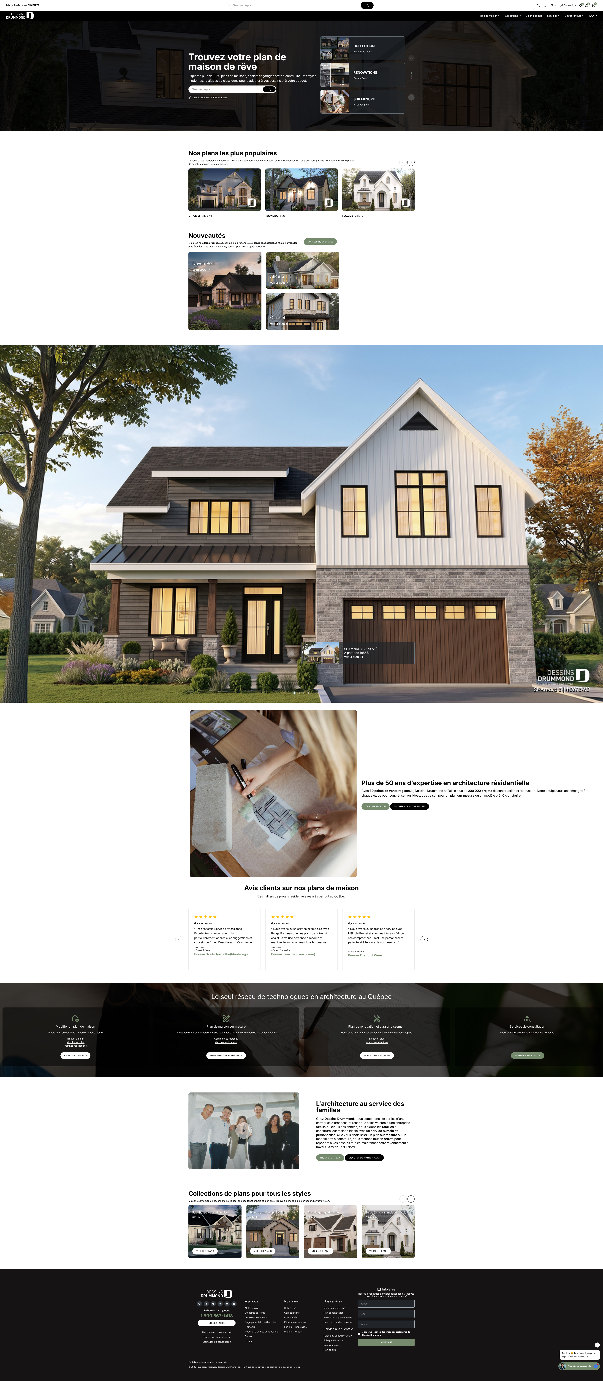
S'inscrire (386, 1342)
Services (552, 15)
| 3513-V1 (353, 215)
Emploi (248, 1336)
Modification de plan (334, 1308)
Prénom (364, 1303)
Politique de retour (333, 1340)
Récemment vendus (295, 1322)
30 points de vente (255, 1312)
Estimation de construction (217, 1341)
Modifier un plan (75, 1042)
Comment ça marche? (226, 1038)
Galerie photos (534, 15)
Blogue (249, 1341)
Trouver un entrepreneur (216, 1337)
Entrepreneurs (573, 15)
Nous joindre (217, 1323)
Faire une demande (75, 1055)
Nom (362, 1313)
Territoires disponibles (257, 1317)
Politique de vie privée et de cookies (260, 1367)
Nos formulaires (332, 1345)
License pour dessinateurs (337, 1322)
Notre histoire (252, 1308)
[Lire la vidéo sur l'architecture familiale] (244, 1131)
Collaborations (292, 1312)
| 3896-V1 (200, 215)
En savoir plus (377, 1038)
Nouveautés (290, 1317)
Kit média (250, 1326)
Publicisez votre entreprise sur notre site (207, 1362)
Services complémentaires (337, 1317)
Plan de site (329, 1349)
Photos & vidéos (293, 1331)
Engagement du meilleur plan (261, 1322)
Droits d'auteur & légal (289, 1367)
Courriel (364, 1324)
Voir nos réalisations (75, 1045)
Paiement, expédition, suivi (337, 1335)
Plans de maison (487, 15)
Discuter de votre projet (409, 806)
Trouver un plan (375, 806)
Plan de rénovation (333, 1312)
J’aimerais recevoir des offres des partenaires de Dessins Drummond (386, 1333)
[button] (411, 97)
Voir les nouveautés (320, 241)
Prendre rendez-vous (528, 1055)
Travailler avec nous (377, 1055)
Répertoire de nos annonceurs (261, 1331)
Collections (511, 15)
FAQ (591, 15)
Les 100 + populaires (295, 1326)
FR (552, 5)
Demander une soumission (226, 1055)
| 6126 (275, 215)
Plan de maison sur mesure (216, 1332)
